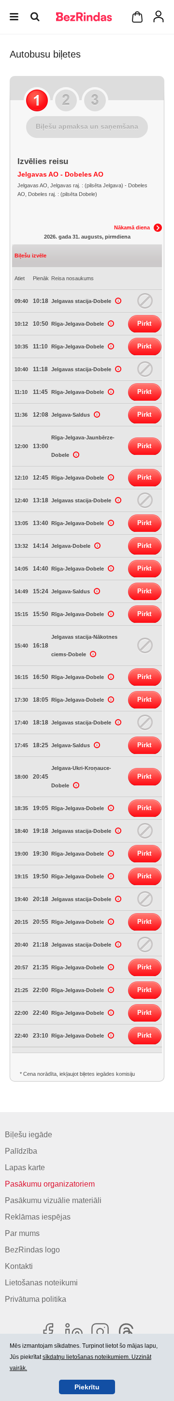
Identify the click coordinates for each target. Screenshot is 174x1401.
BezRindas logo (32, 1250)
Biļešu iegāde (28, 1134)
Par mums (22, 1233)
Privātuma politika (35, 1299)
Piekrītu (87, 1387)
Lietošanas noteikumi (41, 1283)
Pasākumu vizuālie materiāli (53, 1200)
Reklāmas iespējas (38, 1217)
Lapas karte (25, 1167)
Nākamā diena (132, 227)
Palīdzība (21, 1151)
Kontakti (19, 1266)
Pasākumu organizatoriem (50, 1184)
